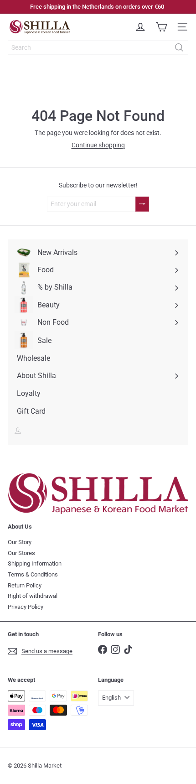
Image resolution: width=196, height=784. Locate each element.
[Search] (179, 47)
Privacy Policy (25, 606)
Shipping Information (35, 563)
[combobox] (98, 47)
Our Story (19, 542)
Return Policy (24, 585)
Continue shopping (98, 145)
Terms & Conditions (33, 574)
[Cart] (161, 27)
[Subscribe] (142, 204)
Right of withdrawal (32, 595)
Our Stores (21, 553)
